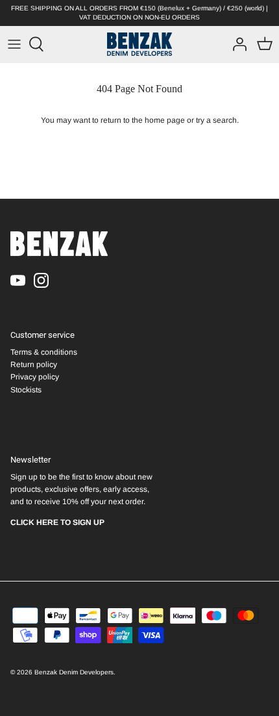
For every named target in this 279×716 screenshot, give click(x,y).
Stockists (26, 389)
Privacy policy (34, 376)
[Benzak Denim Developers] (139, 44)
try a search (216, 120)
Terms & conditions (43, 352)
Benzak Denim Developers (74, 672)
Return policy (33, 364)
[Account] (236, 44)
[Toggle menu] (14, 44)
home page (165, 120)
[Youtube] (17, 280)
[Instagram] (41, 280)
